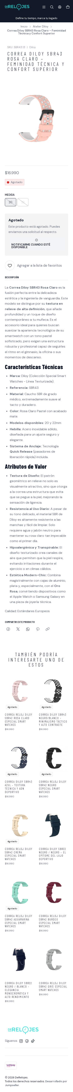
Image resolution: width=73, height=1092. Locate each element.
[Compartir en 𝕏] (18, 629)
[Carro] (68, 7)
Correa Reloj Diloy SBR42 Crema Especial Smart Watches (18, 854)
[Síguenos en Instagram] (21, 1041)
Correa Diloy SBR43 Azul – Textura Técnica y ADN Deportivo (18, 786)
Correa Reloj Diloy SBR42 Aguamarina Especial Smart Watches (18, 921)
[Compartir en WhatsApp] (28, 629)
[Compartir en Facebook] (8, 629)
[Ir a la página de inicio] (17, 7)
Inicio (24, 26)
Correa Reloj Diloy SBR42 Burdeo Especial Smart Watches (53, 921)
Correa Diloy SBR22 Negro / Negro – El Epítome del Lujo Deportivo (52, 854)
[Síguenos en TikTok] (33, 1041)
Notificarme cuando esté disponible (30, 246)
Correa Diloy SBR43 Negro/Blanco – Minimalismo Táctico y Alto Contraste (53, 719)
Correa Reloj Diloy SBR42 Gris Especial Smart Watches (53, 986)
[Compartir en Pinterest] (37, 629)
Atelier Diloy (40, 26)
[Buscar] (52, 7)
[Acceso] (59, 7)
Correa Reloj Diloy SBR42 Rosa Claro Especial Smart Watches (18, 719)
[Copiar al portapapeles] (47, 629)
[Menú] (44, 7)
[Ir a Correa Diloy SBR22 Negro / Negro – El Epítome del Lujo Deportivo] (53, 825)
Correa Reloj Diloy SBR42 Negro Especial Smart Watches (53, 786)
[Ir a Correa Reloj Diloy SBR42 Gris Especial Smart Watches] (53, 959)
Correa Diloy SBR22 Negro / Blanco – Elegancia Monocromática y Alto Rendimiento (18, 989)
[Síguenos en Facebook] (27, 1041)
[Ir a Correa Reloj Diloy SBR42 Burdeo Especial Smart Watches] (53, 892)
